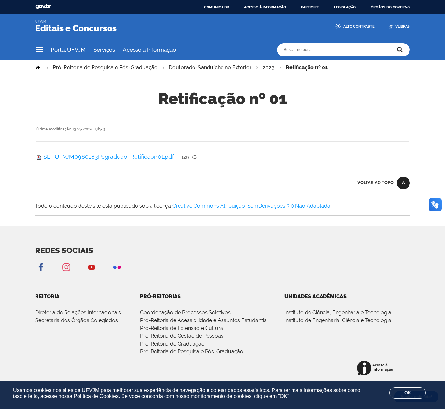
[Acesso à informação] (376, 368)
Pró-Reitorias (160, 296)
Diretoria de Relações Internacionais (78, 312)
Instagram (66, 267)
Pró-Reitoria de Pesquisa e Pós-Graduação (105, 67)
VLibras (402, 26)
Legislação (345, 7)
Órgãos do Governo (390, 7)
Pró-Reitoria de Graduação (172, 344)
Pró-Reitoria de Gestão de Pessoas (181, 336)
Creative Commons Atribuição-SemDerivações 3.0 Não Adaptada (251, 206)
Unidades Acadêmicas (315, 296)
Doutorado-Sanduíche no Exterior (210, 67)
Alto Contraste (359, 26)
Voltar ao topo (375, 182)
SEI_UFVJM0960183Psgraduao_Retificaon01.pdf (109, 156)
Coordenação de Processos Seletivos (185, 312)
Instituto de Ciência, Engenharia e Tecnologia (337, 312)
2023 (269, 67)
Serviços (104, 50)
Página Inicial (38, 67)
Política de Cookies (96, 396)
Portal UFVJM (68, 50)
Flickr (116, 267)
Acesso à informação (265, 7)
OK (407, 392)
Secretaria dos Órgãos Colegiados (76, 320)
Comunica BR (216, 7)
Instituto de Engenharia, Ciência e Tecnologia (337, 320)
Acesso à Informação (149, 50)
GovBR (43, 7)
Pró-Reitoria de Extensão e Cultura (181, 328)
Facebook (40, 267)
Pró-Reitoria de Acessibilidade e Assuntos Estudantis (203, 320)
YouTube (91, 267)
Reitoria (47, 296)
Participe (310, 7)
